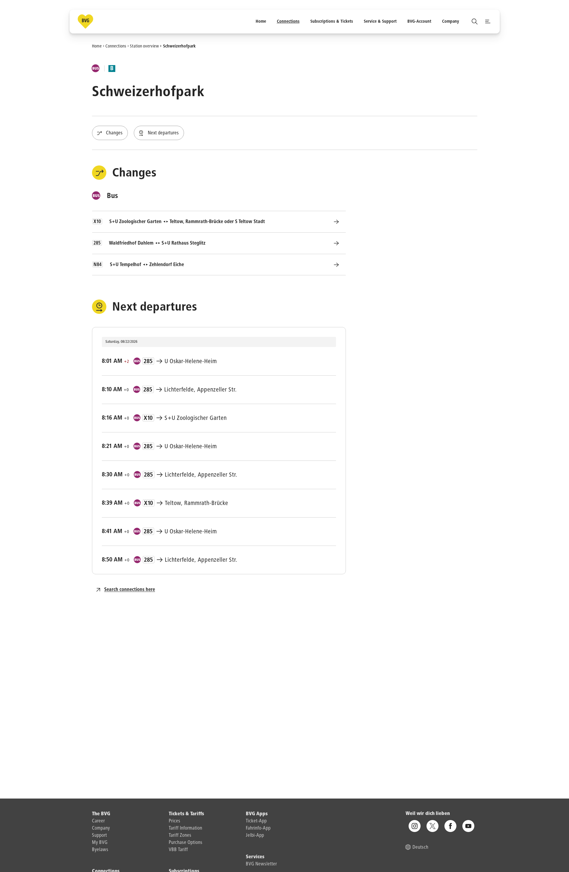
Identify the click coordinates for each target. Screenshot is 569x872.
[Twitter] (432, 826)
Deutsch (420, 847)
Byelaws (100, 850)
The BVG (101, 814)
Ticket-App (256, 821)
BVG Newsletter (261, 864)
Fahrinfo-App (258, 828)
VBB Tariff (178, 850)
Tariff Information (185, 828)
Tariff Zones (180, 835)
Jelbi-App (255, 835)
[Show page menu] (488, 21)
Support (99, 835)
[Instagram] (415, 826)
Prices (174, 821)
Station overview (144, 46)
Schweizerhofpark (179, 46)
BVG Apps (257, 814)
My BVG (100, 842)
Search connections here (129, 589)
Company (101, 828)
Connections (115, 46)
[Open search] (474, 21)
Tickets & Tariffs (186, 814)
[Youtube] (468, 826)
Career (98, 821)
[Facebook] (450, 826)
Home (97, 46)
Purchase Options (186, 842)
